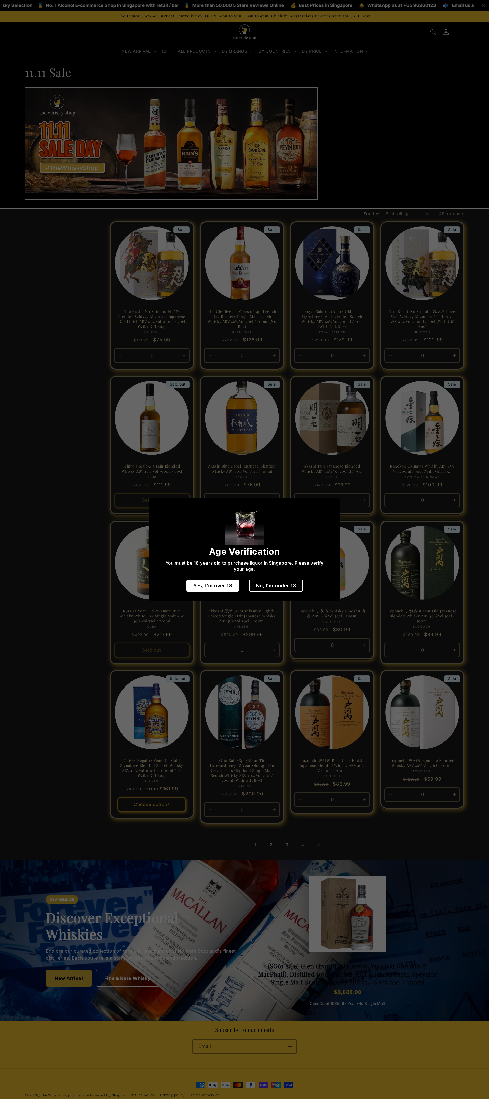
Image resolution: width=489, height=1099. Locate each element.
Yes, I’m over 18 (212, 585)
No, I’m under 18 (276, 585)
